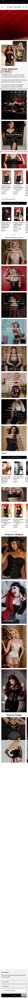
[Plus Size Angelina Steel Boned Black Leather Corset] (9, 55)
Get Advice (14, 362)
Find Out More (14, 388)
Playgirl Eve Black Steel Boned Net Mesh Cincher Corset (18, 225)
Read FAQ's (14, 308)
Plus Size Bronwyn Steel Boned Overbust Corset (18, 520)
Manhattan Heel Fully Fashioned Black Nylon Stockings (6, 479)
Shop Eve (13, 752)
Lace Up (14, 281)
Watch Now (14, 441)
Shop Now (14, 162)
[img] (3, 193)
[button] (23, 7)
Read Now (14, 334)
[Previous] (1, 2)
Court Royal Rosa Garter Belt (18, 477)
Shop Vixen (13, 730)
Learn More (14, 254)
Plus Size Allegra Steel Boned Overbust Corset (6, 520)
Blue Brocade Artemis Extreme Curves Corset (18, 187)
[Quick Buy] (9, 182)
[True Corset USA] (14, 7)
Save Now (14, 106)
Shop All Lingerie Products (14, 457)
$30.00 (15, 480)
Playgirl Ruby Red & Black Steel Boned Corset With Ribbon (6, 225)
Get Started (14, 415)
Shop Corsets (14, 137)
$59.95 (3, 229)
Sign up (14, 995)
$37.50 (3, 483)
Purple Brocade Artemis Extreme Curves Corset (6, 187)
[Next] (26, 2)
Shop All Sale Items (14, 203)
